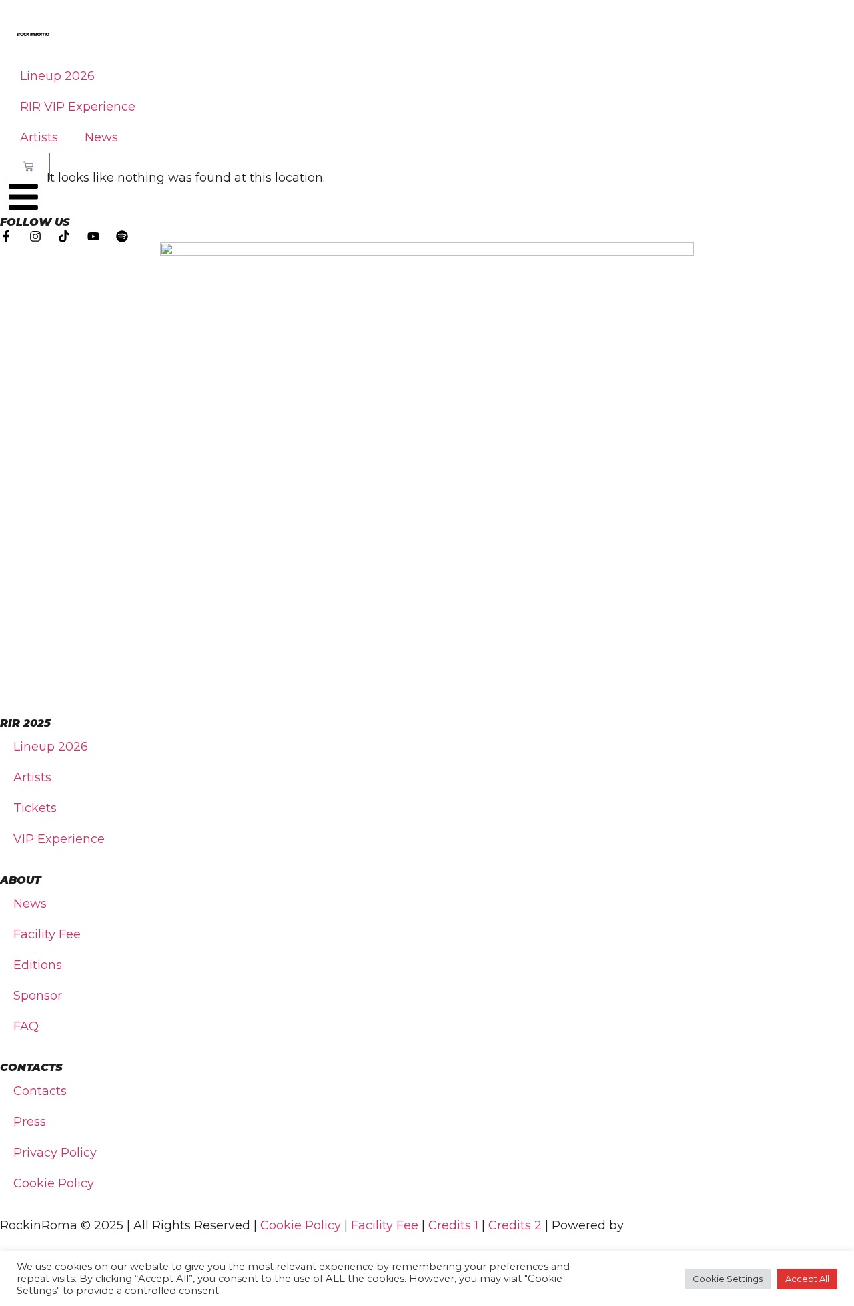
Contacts (40, 1091)
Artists (39, 137)
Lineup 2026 (57, 76)
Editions (37, 965)
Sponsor (37, 995)
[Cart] (28, 166)
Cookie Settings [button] (728, 1278)
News (101, 137)
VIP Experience (59, 839)
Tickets (35, 808)
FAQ (26, 1026)
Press (29, 1121)
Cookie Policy (53, 1183)
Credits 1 (453, 1225)
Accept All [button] (807, 1278)
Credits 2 (515, 1225)
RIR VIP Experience (77, 106)
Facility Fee (47, 934)
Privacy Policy (55, 1152)
